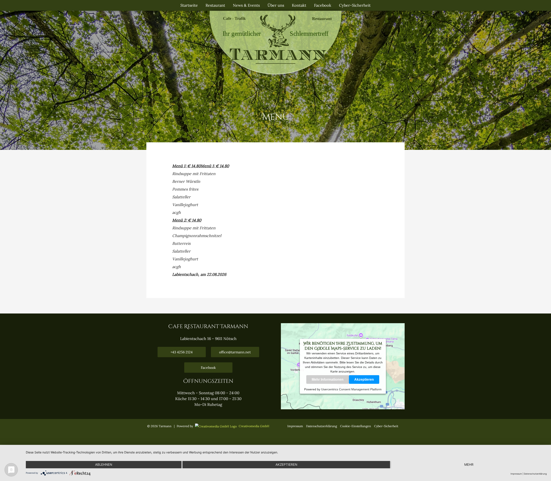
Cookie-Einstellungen (355, 426)
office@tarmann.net (235, 352)
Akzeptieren (364, 379)
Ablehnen (103, 464)
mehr (469, 464)
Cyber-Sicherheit (386, 426)
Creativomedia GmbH (253, 426)
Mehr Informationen (328, 379)
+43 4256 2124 (181, 352)
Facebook (208, 367)
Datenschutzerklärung (321, 426)
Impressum (295, 426)
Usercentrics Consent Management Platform (351, 389)
